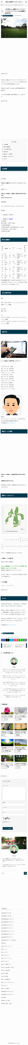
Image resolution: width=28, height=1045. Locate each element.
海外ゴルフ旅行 (6, 1000)
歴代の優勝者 (7, 147)
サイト (4, 812)
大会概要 (6, 144)
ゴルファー (5, 952)
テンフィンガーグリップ (8, 982)
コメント (5, 785)
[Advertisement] (14, 54)
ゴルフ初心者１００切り (8, 967)
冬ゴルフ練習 (6, 988)
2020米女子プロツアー (8, 937)
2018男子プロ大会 (7, 916)
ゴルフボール (6, 961)
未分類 (4, 997)
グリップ (5, 949)
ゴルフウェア (6, 955)
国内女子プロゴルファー (7, 15)
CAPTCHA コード (6, 821)
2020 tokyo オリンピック (8, 931)
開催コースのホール (8, 156)
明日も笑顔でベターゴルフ (14, 2)
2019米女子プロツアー (8, 925)
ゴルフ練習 (5, 973)
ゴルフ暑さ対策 (6, 970)
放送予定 (6, 151)
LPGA (4, 943)
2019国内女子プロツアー (8, 919)
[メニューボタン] (2, 2)
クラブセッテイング (7, 946)
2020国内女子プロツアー (8, 934)
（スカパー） (13, 423)
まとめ (5, 158)
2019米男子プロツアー (8, 928)
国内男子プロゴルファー (8, 994)
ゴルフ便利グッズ (7, 964)
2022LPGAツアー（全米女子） (10, 940)
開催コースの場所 (8, 154)
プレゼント (5, 985)
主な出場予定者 (7, 149)
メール (5, 807)
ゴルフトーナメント (7, 958)
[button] (3, 640)
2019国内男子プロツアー (8, 922)
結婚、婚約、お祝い (7, 1003)
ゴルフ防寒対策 (6, 979)
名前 (4, 802)
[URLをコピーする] (25, 640)
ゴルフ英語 (5, 976)
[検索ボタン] (26, 2)
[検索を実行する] (25, 873)
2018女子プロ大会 (7, 913)
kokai (14, 667)
